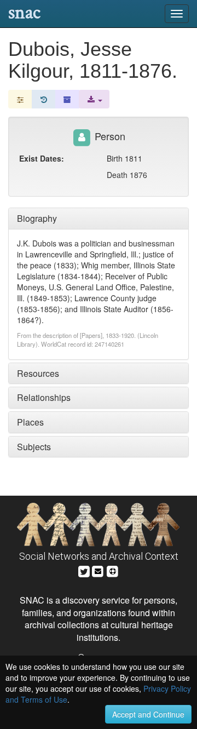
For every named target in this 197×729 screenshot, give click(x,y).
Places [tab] (30, 422)
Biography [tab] (37, 218)
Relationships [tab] (44, 397)
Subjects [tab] (34, 446)
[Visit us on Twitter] (84, 570)
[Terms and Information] (112, 570)
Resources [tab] (38, 373)
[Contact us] (98, 570)
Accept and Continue (148, 714)
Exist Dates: (41, 158)
